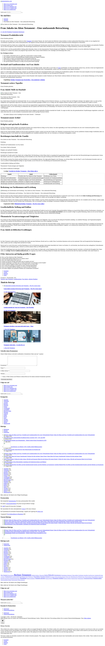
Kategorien (6, 432)
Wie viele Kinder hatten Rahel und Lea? (11, 260)
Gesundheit (6, 409)
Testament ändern (97, 578)
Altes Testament (9, 279)
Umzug (23, 509)
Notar (27, 576)
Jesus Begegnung (91, 575)
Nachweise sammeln (15, 576)
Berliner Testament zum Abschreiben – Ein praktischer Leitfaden (28, 79)
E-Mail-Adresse (5, 370)
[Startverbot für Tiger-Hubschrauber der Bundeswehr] (9, 449)
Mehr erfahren (87, 618)
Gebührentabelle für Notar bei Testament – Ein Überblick (19, 307)
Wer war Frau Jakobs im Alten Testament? (12, 257)
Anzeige (6, 402)
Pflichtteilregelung (81, 576)
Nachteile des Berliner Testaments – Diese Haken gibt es (23, 171)
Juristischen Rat (97, 575)
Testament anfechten (40, 578)
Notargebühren (37, 576)
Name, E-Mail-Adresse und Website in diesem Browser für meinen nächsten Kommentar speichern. (26, 376)
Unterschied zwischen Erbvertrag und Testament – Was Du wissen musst (23, 288)
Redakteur (9, 32)
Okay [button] (82, 618)
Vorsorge (3, 279)
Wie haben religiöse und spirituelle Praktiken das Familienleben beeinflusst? (20, 268)
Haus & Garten (7, 411)
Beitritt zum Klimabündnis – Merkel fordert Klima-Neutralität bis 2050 (29, 440)
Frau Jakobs (25, 279)
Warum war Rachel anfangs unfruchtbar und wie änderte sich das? (18, 261)
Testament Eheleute (48, 578)
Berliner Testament (22, 575)
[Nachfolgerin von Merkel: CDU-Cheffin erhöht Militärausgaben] (7, 446)
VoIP (3, 506)
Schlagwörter (7, 545)
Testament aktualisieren (31, 578)
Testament (29, 41)
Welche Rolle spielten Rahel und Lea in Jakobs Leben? (15, 258)
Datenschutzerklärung (9, 610)
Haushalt (6, 412)
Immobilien (86, 575)
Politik (5, 415)
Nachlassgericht (8, 576)
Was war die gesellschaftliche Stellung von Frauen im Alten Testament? (19, 267)
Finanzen (6, 405)
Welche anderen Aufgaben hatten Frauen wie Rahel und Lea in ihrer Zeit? (20, 264)
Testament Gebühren (67, 578)
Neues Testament (23, 576)
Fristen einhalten (75, 575)
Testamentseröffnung (88, 578)
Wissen (5, 422)
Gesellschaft (7, 408)
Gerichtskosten (81, 575)
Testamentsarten (80, 578)
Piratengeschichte (88, 576)
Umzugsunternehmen (11, 503)
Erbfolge (46, 575)
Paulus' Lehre (68, 576)
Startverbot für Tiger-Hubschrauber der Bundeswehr (27, 449)
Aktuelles (6, 400)
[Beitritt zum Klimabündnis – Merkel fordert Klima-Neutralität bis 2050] (8, 440)
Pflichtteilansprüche (74, 576)
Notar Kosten (52, 576)
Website (2, 373)
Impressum (6, 608)
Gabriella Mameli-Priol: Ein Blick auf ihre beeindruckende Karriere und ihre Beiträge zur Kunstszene (78, 464)
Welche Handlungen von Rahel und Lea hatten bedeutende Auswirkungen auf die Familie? (24, 262)
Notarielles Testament (45, 576)
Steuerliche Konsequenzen (15, 578)
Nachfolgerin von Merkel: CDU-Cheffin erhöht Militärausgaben (26, 446)
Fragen (5, 406)
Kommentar (4, 365)
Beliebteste (6, 429)
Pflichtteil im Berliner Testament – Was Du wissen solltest (29, 203)
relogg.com (40, 511)
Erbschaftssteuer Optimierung (66, 575)
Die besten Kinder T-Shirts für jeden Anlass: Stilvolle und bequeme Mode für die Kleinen (70, 459)
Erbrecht (51, 575)
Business (6, 404)
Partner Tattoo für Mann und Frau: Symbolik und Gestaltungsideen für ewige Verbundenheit (72, 435)
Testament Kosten (74, 578)
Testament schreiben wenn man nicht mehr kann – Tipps (18, 326)
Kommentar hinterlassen (18, 32)
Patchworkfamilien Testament (60, 576)
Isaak (59, 67)
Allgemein (6, 401)
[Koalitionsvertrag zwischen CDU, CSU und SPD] (12, 437)
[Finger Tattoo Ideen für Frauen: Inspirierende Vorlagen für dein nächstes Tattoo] (24, 456)
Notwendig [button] (3, 633)
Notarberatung (30, 576)
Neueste (6, 430)
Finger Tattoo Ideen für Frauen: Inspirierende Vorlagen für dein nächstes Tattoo (63, 456)
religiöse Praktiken (33, 279)
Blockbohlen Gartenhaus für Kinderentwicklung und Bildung (31, 462)
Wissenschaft (7, 423)
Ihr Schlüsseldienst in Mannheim (15, 514)
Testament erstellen (58, 578)
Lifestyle (6, 413)
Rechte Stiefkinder (94, 576)
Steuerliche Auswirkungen (5, 578)
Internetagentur (12, 501)
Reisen (5, 416)
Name (2, 368)
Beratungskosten (11, 575)
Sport (5, 418)
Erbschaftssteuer (57, 575)
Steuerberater (100, 576)
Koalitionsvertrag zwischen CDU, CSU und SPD (33, 437)
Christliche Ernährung (35, 575)
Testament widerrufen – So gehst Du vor (14, 345)
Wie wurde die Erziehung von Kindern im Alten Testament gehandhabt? (19, 265)
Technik (6, 419)
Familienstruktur (17, 279)
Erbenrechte (42, 575)
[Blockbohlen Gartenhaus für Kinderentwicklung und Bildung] (10, 462)
